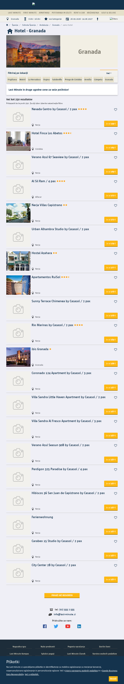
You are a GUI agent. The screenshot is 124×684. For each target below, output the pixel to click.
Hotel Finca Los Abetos (47, 133)
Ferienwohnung (42, 517)
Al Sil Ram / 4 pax (44, 181)
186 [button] (111, 363)
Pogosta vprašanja (76, 646)
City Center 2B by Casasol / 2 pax (54, 565)
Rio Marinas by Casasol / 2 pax (53, 325)
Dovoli (113, 678)
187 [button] (111, 387)
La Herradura (34, 79)
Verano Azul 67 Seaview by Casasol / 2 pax (60, 157)
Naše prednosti (48, 646)
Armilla (87, 79)
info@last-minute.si (65, 614)
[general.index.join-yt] (67, 626)
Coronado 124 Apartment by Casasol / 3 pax (61, 373)
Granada (109, 79)
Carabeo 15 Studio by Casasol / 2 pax (57, 541)
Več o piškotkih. (32, 674)
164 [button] (111, 147)
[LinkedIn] (79, 626)
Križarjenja (93, 12)
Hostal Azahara (42, 253)
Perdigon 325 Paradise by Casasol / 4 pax (60, 469)
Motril (23, 79)
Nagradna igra (19, 646)
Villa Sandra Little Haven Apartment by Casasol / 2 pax (69, 397)
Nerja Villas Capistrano (47, 205)
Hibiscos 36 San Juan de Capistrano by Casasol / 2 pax (68, 493)
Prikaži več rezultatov (62, 595)
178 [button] (111, 291)
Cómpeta (98, 79)
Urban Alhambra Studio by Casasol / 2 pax (60, 229)
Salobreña (57, 79)
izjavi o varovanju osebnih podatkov (81, 670)
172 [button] (111, 195)
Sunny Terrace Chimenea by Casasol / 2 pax (61, 301)
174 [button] (111, 243)
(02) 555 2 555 (66, 609)
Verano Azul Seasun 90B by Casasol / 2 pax (61, 445)
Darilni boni (104, 646)
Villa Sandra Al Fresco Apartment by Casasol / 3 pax (67, 421)
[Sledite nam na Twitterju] (56, 626)
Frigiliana (12, 79)
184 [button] (111, 339)
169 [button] (111, 171)
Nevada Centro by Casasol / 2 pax (55, 109)
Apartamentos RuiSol (46, 277)
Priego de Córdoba (73, 79)
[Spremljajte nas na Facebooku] (45, 626)
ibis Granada (40, 349)
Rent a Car (79, 12)
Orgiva (46, 79)
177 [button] (111, 267)
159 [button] (111, 123)
